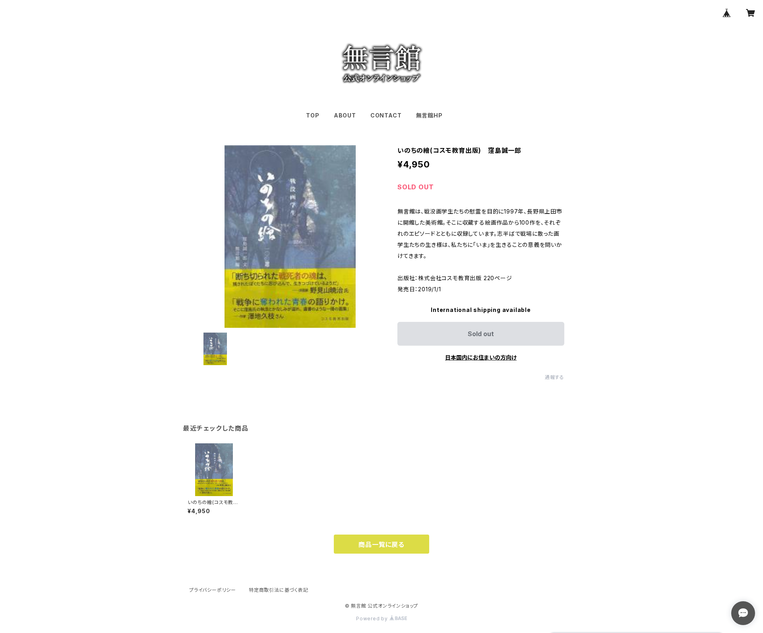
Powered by (372, 618)
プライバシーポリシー (212, 590)
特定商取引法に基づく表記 (278, 590)
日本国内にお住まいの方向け (481, 357)
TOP (312, 115)
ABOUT (345, 115)
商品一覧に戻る (381, 544)
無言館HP (429, 115)
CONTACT (386, 115)
